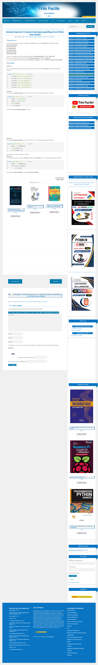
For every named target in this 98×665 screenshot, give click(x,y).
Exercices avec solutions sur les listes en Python (19, 626)
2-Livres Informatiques (72, 612)
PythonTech (27, 37)
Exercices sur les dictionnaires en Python (18, 645)
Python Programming (71, 619)
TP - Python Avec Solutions (15, 620)
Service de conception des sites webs (75, 621)
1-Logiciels (69, 646)
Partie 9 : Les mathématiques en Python (81, 60)
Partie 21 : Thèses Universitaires (78, 125)
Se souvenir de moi (74, 573)
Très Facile (49, 8)
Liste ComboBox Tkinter (14, 649)
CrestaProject (51, 636)
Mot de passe (72, 566)
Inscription (71, 579)
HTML (68, 628)
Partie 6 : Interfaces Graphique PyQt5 (80, 52)
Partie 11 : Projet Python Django (78, 66)
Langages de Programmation (73, 630)
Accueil (7, 20)
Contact (70, 20)
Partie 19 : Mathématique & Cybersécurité (81, 88)
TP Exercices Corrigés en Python (39, 37)
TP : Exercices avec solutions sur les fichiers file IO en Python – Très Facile (29, 301)
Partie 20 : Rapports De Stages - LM (79, 122)
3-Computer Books (71, 610)
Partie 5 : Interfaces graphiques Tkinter (81, 49)
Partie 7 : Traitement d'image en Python (81, 55)
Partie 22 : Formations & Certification (80, 128)
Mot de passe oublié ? (74, 582)
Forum (77, 20)
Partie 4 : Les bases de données (78, 46)
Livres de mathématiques (72, 617)
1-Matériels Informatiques (72, 623)
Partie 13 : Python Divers (76, 72)
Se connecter (72, 576)
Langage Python (70, 635)
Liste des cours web (77, 335)
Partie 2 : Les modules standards (79, 41)
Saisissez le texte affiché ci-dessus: (26, 357)
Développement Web (30, 20)
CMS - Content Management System (74, 637)
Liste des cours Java (77, 328)
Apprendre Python (17, 20)
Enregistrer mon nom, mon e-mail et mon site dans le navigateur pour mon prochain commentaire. (33, 345)
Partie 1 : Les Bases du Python (78, 38)
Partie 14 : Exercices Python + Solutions (81, 74)
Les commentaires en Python (15, 633)
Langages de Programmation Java (74, 639)
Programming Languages (72, 615)
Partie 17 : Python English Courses (79, 83)
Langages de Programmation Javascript (75, 648)
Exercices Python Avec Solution (15, 642)
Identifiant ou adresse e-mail (76, 560)
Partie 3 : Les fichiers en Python (78, 43)
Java (53, 20)
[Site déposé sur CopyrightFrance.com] (82, 600)
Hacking (68, 641)
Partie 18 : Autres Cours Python (78, 86)
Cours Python (12, 616)
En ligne (78, 550)
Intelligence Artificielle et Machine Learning (76, 632)
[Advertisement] (35, 124)
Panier (83, 20)
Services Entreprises (43, 20)
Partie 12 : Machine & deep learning (79, 69)
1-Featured (69, 650)
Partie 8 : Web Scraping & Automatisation (81, 58)
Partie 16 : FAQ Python (75, 80)
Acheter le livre (15, 216)
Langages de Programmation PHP (74, 644)
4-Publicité (69, 655)
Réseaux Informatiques (72, 653)
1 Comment (51, 37)
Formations (69, 626)
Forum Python (12, 610)
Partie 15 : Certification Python (78, 77)
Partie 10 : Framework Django (78, 63)
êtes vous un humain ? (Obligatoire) (17, 361)
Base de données (76, 330)
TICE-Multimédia (61, 20)
